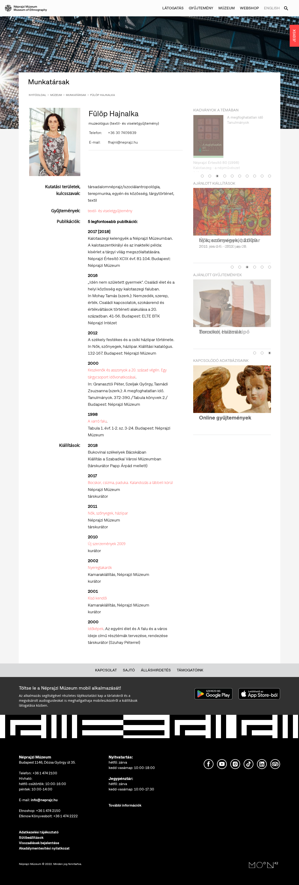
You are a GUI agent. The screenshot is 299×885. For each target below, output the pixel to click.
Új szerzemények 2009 (106, 543)
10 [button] (269, 164)
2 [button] (209, 164)
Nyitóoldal (37, 95)
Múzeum (56, 95)
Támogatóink (190, 670)
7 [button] (247, 164)
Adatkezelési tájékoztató (39, 832)
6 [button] (239, 164)
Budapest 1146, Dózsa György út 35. (47, 762)
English (272, 8)
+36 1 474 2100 (44, 773)
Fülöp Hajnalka (102, 95)
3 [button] (217, 164)
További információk (125, 805)
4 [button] (224, 164)
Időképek (95, 628)
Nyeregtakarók (100, 567)
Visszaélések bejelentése (39, 843)
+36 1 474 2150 (48, 810)
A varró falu (97, 421)
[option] (232, 137)
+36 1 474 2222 (65, 816)
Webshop (249, 8)
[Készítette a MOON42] (263, 865)
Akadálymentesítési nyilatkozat (44, 848)
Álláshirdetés (156, 670)
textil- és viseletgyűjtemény (110, 210)
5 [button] (232, 164)
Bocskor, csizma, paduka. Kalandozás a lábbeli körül (130, 482)
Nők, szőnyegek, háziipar (108, 513)
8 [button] (254, 164)
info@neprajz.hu (44, 800)
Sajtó (129, 670)
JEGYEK (294, 35)
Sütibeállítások (31, 837)
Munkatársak (76, 95)
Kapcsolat (106, 670)
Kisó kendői (97, 598)
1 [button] (202, 164)
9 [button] (262, 164)
